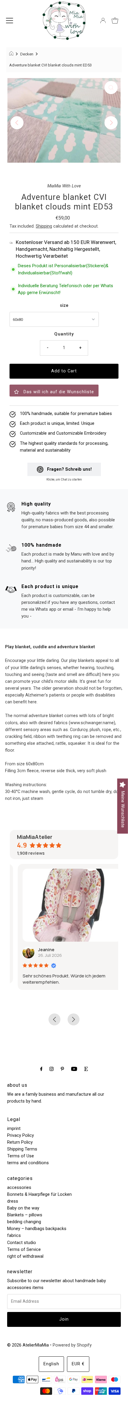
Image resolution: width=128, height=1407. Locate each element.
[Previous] (17, 122)
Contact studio (21, 1242)
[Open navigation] (9, 20)
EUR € (78, 1363)
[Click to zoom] (111, 87)
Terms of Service (24, 1249)
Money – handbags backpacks (36, 1228)
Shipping (44, 226)
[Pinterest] (62, 1068)
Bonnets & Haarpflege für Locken (39, 1194)
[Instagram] (51, 1068)
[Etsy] (86, 1068)
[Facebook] (41, 1068)
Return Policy (20, 1142)
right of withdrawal (25, 1256)
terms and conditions (28, 1162)
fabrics (14, 1235)
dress (12, 1201)
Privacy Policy (20, 1135)
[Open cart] (115, 20)
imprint (14, 1128)
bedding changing (24, 1221)
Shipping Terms (22, 1149)
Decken (26, 54)
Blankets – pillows (24, 1215)
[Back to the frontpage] (12, 54)
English (51, 1363)
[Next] (111, 122)
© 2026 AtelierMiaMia (28, 1345)
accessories (19, 1187)
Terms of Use (20, 1156)
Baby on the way (23, 1208)
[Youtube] (74, 1068)
